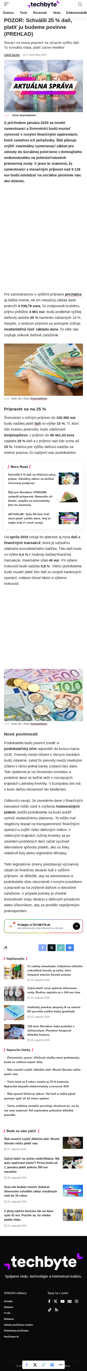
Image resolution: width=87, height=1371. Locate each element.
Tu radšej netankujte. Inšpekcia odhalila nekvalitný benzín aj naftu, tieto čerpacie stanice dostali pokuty (55, 970)
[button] (7, 4)
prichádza (73, 294)
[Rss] (56, 1310)
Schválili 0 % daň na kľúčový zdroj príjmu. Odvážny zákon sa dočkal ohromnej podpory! (31, 479)
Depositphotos (27, 115)
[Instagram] (76, 1301)
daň (37, 424)
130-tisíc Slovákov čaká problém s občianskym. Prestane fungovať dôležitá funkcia (50, 1030)
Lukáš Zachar (12, 54)
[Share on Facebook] (26, 1365)
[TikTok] (50, 1310)
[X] (55, 1301)
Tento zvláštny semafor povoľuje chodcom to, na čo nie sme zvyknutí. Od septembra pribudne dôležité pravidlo (41, 1110)
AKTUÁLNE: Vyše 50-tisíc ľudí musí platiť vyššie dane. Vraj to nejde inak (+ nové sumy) (29, 518)
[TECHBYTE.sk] (43, 4)
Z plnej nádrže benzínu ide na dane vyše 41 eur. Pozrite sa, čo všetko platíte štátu (28, 1215)
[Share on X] (35, 1365)
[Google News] (69, 1301)
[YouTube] (62, 1301)
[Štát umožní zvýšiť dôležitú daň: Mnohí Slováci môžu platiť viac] (73, 1143)
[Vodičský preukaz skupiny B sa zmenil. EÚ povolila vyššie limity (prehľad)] (14, 1012)
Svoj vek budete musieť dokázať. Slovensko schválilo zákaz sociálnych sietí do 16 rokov (30, 1191)
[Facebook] (49, 1301)
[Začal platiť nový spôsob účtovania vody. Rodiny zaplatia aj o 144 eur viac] (14, 993)
